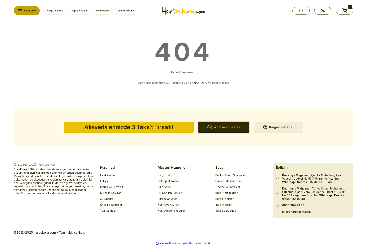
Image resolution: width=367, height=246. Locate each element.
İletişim (104, 181)
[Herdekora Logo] (183, 11)
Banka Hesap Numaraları (230, 175)
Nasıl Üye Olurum (168, 204)
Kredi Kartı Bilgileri (226, 192)
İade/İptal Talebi (168, 181)
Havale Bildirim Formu (228, 181)
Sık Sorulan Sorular (170, 192)
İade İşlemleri (223, 204)
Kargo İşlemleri (224, 198)
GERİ (169, 83)
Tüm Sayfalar (108, 210)
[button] (301, 11)
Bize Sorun (164, 187)
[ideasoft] (163, 243)
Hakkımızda (107, 175)
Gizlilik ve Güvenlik (112, 187)
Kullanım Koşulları (110, 192)
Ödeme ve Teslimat (227, 187)
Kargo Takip (165, 175)
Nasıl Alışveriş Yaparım (171, 210)
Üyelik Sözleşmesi (111, 204)
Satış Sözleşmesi (225, 210)
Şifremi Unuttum (167, 198)
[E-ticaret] (183, 243)
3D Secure (107, 198)
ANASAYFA (199, 83)
